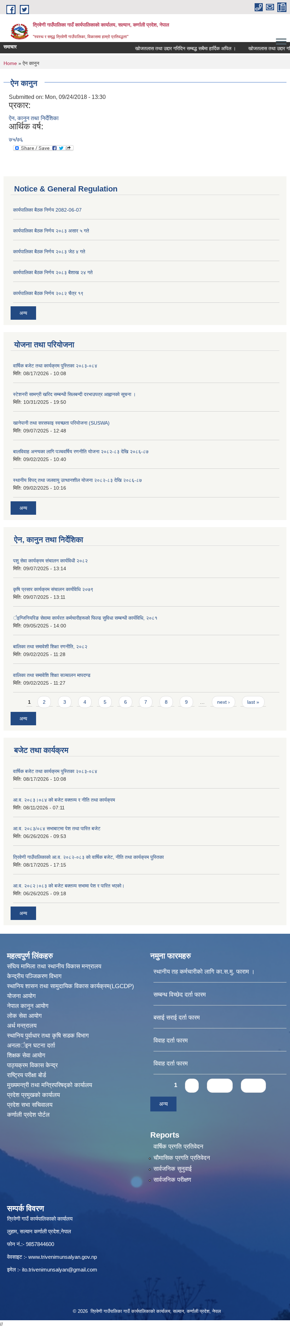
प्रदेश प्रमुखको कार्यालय (33, 1095)
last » (253, 702)
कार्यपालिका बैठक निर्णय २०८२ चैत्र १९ (48, 293)
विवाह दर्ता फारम (170, 1040)
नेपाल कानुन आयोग (27, 1006)
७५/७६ (16, 139)
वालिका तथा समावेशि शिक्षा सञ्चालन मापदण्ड (52, 675)
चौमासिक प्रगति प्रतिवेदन (181, 1158)
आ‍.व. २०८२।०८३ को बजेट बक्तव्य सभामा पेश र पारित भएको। (68, 886)
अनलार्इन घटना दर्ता (31, 1045)
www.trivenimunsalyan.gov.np (62, 1257)
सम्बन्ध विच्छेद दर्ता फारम (179, 994)
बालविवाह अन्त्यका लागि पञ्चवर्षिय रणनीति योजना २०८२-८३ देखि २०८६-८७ (81, 451)
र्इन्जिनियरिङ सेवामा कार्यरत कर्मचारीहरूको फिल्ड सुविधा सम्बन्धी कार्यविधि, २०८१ (85, 618)
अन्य (23, 313)
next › (223, 702)
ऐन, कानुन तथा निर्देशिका (34, 118)
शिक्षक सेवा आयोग (26, 1055)
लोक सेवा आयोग (24, 1016)
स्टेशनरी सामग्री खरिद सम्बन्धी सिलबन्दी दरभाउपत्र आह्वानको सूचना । (74, 394)
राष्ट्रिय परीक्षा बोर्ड (26, 1075)
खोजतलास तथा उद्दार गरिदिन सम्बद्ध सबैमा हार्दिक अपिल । (174, 48)
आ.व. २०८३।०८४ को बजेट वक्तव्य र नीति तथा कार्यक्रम (64, 800)
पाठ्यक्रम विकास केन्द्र (32, 1065)
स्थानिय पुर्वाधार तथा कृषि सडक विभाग (48, 1035)
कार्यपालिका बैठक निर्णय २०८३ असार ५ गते (51, 231)
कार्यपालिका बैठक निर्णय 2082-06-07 (47, 210)
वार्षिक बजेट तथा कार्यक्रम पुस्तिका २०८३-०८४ (55, 365)
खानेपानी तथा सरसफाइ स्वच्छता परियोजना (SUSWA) (61, 423)
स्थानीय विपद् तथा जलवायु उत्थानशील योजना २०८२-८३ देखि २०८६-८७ (77, 480)
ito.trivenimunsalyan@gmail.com (59, 1270)
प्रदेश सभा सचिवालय (29, 1105)
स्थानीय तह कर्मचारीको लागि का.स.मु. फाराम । (204, 971)
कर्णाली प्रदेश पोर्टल (28, 1114)
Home (10, 63)
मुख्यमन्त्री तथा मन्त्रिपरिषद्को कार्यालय (49, 1085)
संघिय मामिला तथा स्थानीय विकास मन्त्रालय (54, 966)
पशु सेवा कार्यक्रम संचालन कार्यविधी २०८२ (50, 560)
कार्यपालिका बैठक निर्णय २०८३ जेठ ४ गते (49, 251)
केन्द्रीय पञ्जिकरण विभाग (34, 976)
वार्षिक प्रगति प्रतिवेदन (178, 1146)
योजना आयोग (21, 996)
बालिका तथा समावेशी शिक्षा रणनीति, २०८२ (50, 646)
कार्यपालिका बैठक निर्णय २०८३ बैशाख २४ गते (53, 272)
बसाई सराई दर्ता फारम (176, 1017)
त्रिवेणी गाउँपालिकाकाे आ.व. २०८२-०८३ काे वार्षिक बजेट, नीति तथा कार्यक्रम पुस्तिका (88, 857)
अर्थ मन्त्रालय (21, 1025)
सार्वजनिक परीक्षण (172, 1179)
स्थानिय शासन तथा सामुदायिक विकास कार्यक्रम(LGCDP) (70, 986)
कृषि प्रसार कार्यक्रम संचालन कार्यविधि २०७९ (53, 589)
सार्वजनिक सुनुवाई (172, 1168)
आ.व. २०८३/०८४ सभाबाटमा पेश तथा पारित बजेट (56, 828)
